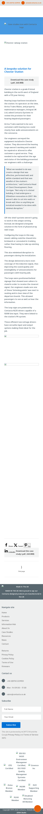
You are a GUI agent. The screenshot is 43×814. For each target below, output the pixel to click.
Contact (5, 644)
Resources (6, 636)
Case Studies (7, 632)
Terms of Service (31, 735)
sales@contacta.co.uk (33, 3)
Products (6, 616)
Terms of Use (7, 662)
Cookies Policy (8, 658)
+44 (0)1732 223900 (13, 3)
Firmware (6, 666)
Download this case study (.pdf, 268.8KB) (22, 81)
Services (5, 620)
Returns (5, 651)
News (4, 640)
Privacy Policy (8, 654)
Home (4, 612)
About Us (6, 628)
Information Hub (9, 624)
